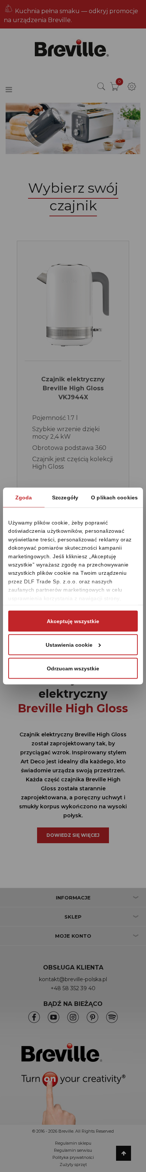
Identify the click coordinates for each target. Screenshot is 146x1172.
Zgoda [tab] (23, 498)
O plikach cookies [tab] (114, 498)
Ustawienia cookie (69, 645)
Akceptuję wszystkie (73, 621)
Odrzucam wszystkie (73, 668)
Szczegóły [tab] (65, 498)
